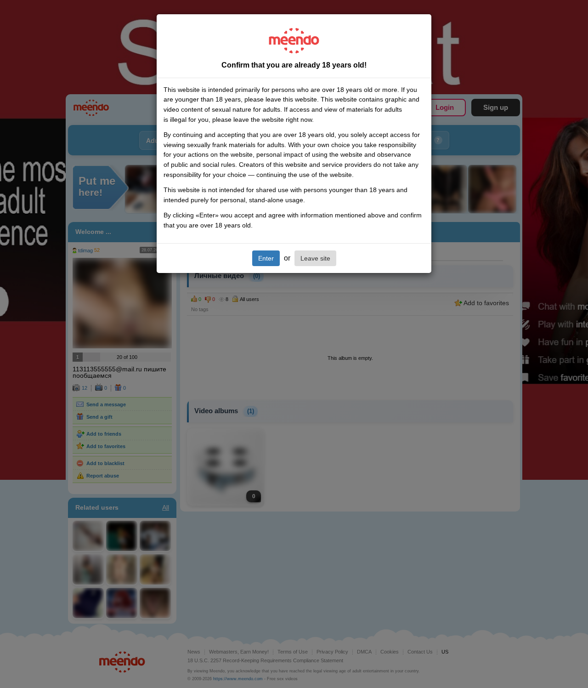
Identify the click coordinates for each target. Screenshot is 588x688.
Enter (266, 258)
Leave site (315, 258)
